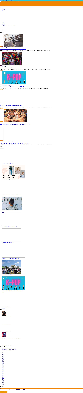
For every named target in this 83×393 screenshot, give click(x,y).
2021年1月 (3, 367)
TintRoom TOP (3, 24)
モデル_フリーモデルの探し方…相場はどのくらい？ (9, 179)
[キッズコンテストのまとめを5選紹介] (4, 315)
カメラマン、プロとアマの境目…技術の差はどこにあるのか (11, 105)
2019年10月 (3, 377)
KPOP (2, 85)
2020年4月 (3, 373)
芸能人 (5, 66)
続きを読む (1, 70)
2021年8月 (3, 362)
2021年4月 (3, 365)
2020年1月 (3, 375)
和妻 (12, 141)
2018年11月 (3, 384)
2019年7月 (3, 379)
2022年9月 (3, 356)
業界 (4, 308)
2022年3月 (3, 359)
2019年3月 (3, 381)
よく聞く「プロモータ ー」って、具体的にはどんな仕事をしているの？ (11, 194)
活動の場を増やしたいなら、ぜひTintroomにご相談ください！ (9, 25)
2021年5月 (3, 364)
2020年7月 (3, 371)
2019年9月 (3, 378)
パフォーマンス (5, 141)
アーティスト (4, 85)
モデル (2, 8)
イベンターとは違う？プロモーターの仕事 (7, 274)
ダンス (11, 85)
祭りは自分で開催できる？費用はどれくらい (8, 242)
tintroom (15, 349)
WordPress (24, 389)
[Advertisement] (41, 17)
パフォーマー (3, 10)
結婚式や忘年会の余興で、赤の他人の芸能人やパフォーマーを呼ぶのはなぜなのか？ (15, 124)
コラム (2, 47)
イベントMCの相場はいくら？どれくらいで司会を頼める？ (10, 226)
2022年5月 (3, 358)
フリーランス (3, 9)
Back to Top (1, 388)
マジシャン (8, 141)
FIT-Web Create (18, 389)
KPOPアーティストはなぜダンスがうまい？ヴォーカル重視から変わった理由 (14, 86)
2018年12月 (3, 383)
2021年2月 (3, 366)
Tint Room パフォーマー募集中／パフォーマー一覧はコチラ (7, 0)
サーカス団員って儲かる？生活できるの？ (7, 163)
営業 (3, 66)
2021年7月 (3, 363)
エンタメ (1, 65)
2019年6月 (3, 380)
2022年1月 (3, 360)
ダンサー (4, 47)
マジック (11, 141)
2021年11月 (3, 361)
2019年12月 (3, 376)
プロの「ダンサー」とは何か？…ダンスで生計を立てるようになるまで (13, 49)
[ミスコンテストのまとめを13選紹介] (4, 329)
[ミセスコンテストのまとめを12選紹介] (4, 322)
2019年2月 (3, 382)
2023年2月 (3, 354)
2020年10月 (3, 369)
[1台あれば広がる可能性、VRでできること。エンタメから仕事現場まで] (4, 336)
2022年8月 (3, 357)
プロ (6, 47)
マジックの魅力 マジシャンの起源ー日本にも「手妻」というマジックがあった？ (14, 143)
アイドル (7, 85)
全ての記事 (3, 22)
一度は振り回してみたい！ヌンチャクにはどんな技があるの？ (10, 258)
